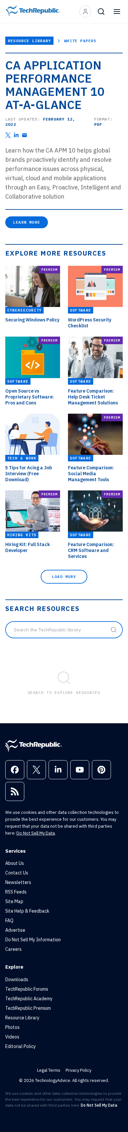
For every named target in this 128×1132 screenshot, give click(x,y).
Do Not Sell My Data (35, 833)
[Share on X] (8, 135)
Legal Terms (48, 1070)
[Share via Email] (24, 135)
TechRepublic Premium (28, 1008)
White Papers (80, 40)
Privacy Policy (78, 1070)
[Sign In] (85, 11)
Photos (12, 1027)
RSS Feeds (16, 892)
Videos (12, 1037)
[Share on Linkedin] (16, 135)
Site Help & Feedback (27, 911)
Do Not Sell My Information (33, 940)
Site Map (14, 901)
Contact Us (16, 873)
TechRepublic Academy (29, 999)
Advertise (15, 930)
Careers (13, 949)
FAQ (9, 921)
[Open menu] (117, 11)
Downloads (16, 979)
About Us (14, 863)
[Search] (101, 11)
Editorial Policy (20, 1046)
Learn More (26, 222)
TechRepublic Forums (26, 989)
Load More (64, 576)
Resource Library (29, 40)
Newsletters (18, 882)
